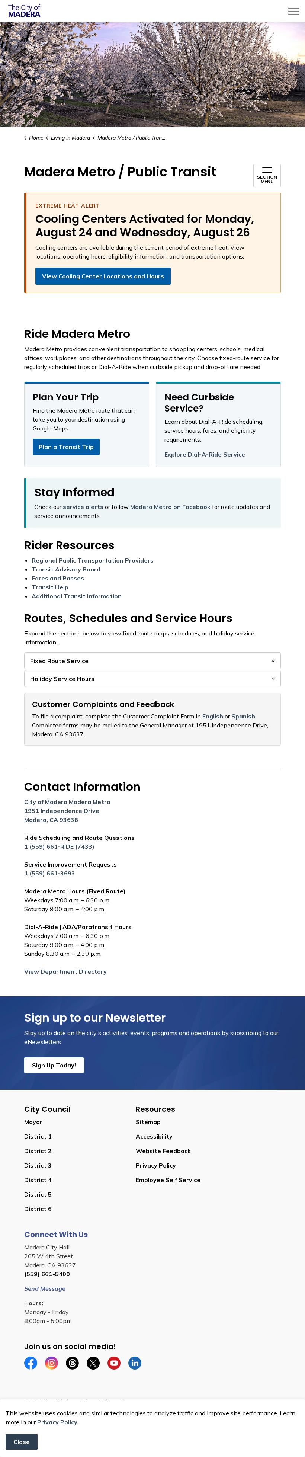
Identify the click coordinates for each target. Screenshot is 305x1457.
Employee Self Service (168, 1180)
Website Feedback (163, 1151)
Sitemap (148, 1121)
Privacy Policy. (57, 1422)
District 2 (38, 1151)
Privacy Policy (156, 1165)
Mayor (33, 1121)
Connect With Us (56, 1234)
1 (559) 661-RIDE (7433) (59, 846)
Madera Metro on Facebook (170, 506)
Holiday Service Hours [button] (62, 678)
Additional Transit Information (77, 596)
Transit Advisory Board (66, 569)
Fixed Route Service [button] (59, 661)
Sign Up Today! (54, 1065)
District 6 (38, 1209)
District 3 (38, 1165)
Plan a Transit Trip (66, 447)
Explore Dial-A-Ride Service (204, 454)
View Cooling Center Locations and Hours (103, 276)
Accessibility (154, 1136)
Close (21, 1441)
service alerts (83, 506)
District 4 (38, 1180)
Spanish (243, 716)
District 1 (38, 1136)
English (212, 716)
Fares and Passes (58, 578)
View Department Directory (65, 971)
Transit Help (50, 587)
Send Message (44, 1288)
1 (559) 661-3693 (49, 873)
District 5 (38, 1194)
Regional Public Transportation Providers (93, 560)
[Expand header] (294, 11)
